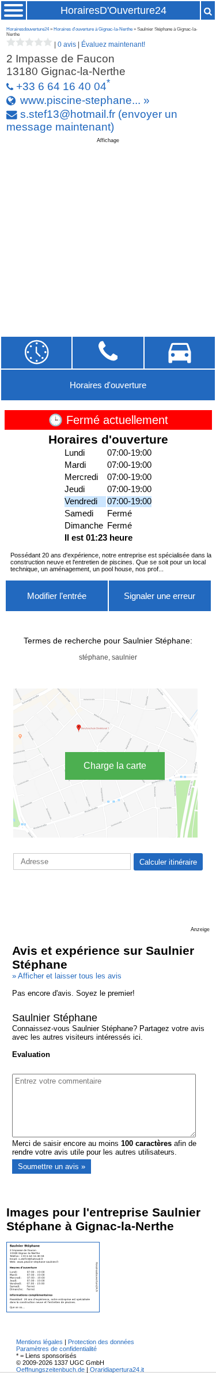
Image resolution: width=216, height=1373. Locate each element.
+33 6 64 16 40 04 (61, 86)
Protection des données (101, 1341)
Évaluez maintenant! (113, 44)
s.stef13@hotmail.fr (67, 114)
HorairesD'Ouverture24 (113, 10)
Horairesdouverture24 (27, 29)
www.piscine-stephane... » (85, 100)
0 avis (67, 44)
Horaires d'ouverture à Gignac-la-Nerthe (93, 29)
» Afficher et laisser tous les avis (67, 976)
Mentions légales (39, 1341)
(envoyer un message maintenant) (91, 120)
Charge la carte (115, 766)
